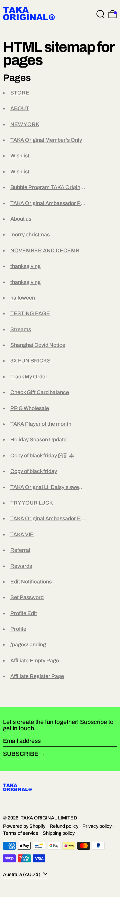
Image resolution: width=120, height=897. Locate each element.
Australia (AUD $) (22, 874)
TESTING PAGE (30, 313)
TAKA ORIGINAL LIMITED (49, 817)
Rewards (21, 566)
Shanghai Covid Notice (37, 345)
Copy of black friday (33, 471)
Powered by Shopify (24, 826)
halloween (22, 298)
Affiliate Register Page (37, 676)
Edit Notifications (31, 581)
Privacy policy (97, 826)
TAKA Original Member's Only (46, 140)
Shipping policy (59, 833)
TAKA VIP (22, 534)
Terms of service (20, 833)
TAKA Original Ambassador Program (54, 203)
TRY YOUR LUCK (31, 503)
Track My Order (28, 376)
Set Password (27, 597)
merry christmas (30, 234)
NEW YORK (24, 124)
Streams (20, 329)
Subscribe (20, 754)
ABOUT (19, 108)
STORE (19, 93)
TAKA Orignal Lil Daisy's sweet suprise (56, 487)
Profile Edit (23, 613)
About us (20, 219)
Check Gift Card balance (39, 392)
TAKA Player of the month (40, 424)
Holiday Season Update (38, 439)
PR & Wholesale (29, 408)
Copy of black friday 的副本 (42, 455)
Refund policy (64, 826)
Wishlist (19, 155)
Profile (18, 629)
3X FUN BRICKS (30, 360)
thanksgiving (25, 266)
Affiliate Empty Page (34, 660)
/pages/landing (28, 644)
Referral (20, 550)
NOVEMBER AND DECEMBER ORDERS (61, 250)
